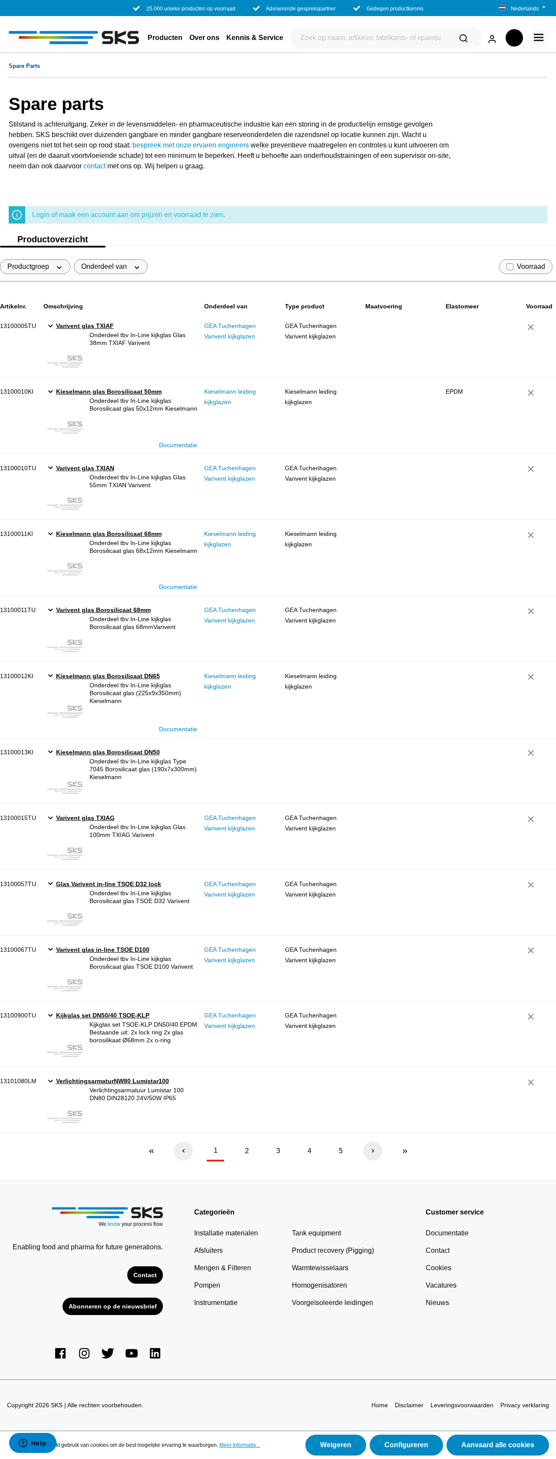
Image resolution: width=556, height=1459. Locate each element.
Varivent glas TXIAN (85, 468)
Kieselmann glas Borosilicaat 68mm (109, 533)
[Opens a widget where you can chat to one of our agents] (32, 1444)
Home (379, 1405)
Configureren (406, 1445)
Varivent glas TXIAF (85, 325)
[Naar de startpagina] (74, 37)
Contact (145, 1275)
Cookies (438, 1268)
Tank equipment (316, 1233)
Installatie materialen (226, 1233)
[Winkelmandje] (514, 38)
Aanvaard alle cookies (497, 1445)
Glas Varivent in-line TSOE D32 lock (108, 883)
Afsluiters (208, 1250)
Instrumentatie (216, 1302)
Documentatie (178, 445)
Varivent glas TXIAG (85, 817)
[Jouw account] (492, 38)
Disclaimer (409, 1405)
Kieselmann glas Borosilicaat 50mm (109, 391)
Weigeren (335, 1445)
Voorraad (531, 266)
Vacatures (441, 1285)
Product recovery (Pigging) (333, 1250)
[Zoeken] (463, 38)
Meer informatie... (239, 1445)
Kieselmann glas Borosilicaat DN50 (108, 752)
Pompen (207, 1285)
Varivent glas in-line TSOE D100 (102, 949)
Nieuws (437, 1302)
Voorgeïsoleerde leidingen (332, 1302)
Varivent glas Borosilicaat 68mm (103, 609)
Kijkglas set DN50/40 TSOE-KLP (102, 1015)
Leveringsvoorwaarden (461, 1405)
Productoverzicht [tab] (52, 239)
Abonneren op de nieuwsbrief (113, 1306)
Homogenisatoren (319, 1285)
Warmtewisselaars (320, 1268)
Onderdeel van (105, 266)
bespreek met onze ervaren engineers (190, 145)
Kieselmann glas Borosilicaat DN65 (108, 676)
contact (95, 166)
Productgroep (29, 266)
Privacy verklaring (524, 1405)
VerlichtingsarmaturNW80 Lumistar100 (112, 1081)
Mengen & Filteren (222, 1268)
